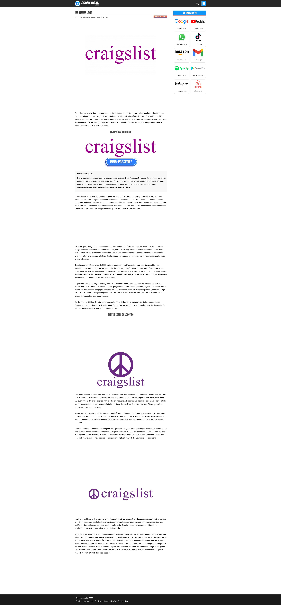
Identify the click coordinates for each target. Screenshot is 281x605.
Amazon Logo (181, 60)
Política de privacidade (85, 601)
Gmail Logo (198, 60)
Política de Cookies (102, 601)
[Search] (197, 4)
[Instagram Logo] (182, 84)
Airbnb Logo (198, 91)
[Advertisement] (121, 28)
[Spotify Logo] (182, 68)
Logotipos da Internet (99, 17)
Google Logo (182, 28)
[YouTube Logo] (198, 21)
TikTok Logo (198, 44)
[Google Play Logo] (198, 68)
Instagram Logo (182, 91)
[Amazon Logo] (182, 52)
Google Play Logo (198, 75)
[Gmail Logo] (198, 52)
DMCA (113, 601)
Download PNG (160, 16)
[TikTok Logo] (198, 37)
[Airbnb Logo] (198, 84)
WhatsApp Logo (182, 44)
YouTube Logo (198, 28)
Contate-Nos (123, 601)
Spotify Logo (182, 75)
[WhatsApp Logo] (182, 37)
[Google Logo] (182, 21)
